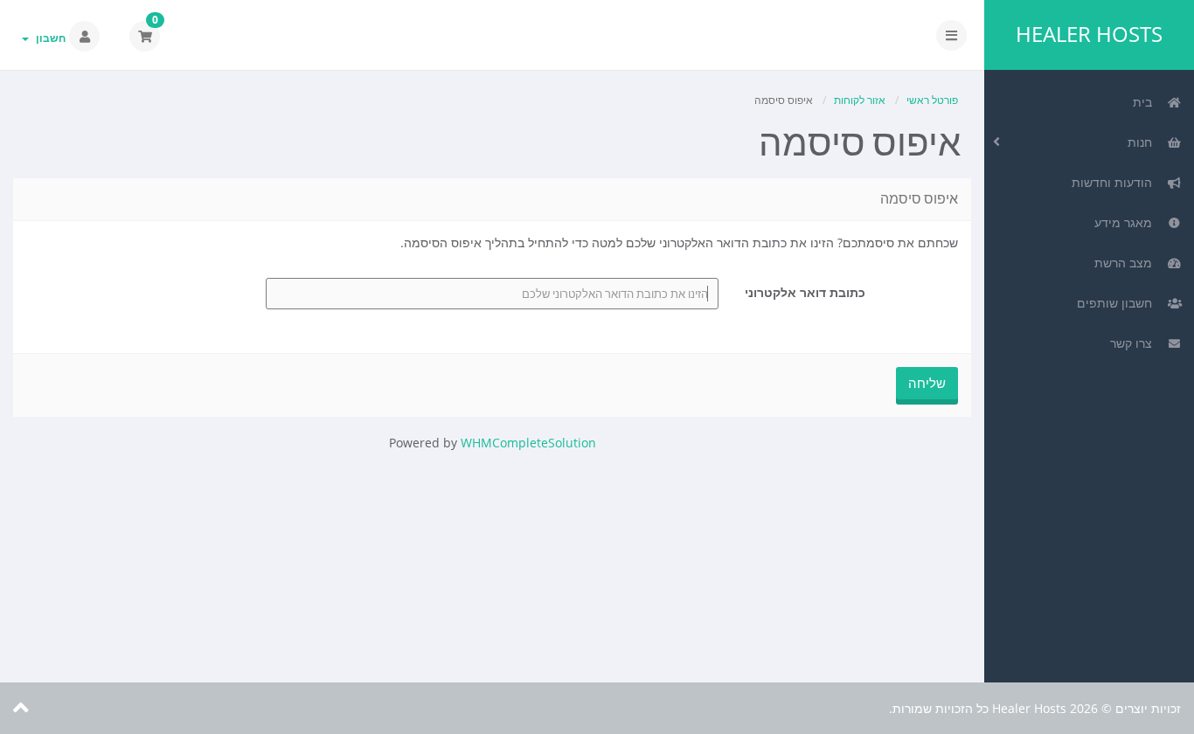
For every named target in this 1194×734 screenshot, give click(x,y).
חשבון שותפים (1118, 302)
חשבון (48, 38)
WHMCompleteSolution (528, 442)
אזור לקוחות (859, 100)
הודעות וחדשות (1115, 182)
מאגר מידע (1126, 222)
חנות (1143, 142)
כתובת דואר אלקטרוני (805, 292)
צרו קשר (1134, 343)
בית (1146, 101)
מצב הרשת (1126, 262)
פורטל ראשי (932, 100)
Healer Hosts (1089, 34)
